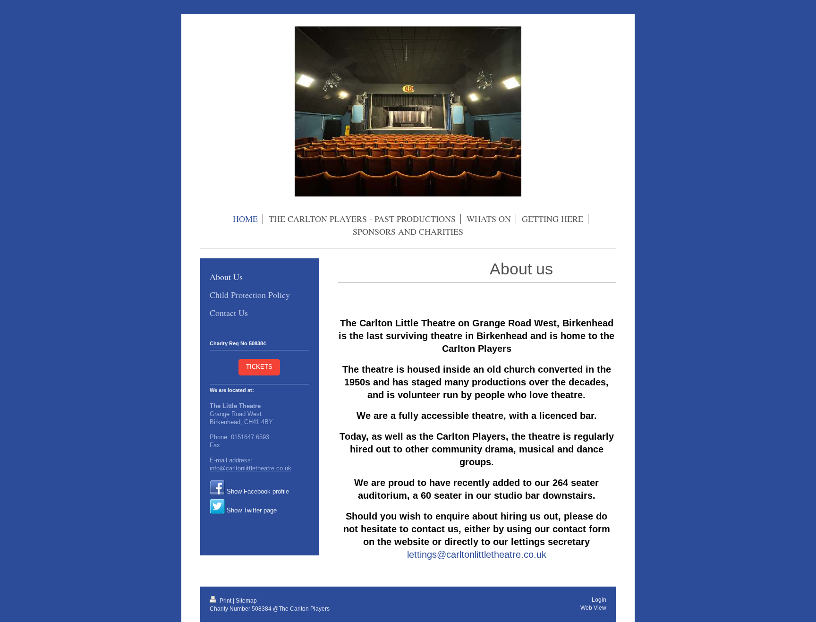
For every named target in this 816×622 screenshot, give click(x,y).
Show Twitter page (252, 510)
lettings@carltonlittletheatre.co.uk (476, 554)
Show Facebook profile (258, 491)
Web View (593, 608)
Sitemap (246, 600)
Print (225, 600)
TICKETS (259, 367)
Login (599, 599)
